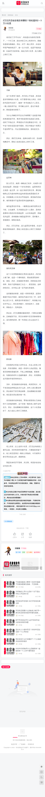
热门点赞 (6, 667)
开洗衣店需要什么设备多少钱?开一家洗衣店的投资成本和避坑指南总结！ (28, 612)
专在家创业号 (20, 747)
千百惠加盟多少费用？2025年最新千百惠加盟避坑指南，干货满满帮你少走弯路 (28, 584)
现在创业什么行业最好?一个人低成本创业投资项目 (28, 640)
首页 (4, 15)
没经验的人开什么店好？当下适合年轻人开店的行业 (28, 592)
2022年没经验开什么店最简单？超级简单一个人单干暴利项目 (28, 649)
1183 (19, 552)
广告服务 (23, 744)
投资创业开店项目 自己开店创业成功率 (28, 602)
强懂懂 (10, 28)
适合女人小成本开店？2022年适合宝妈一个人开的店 (28, 630)
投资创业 (10, 15)
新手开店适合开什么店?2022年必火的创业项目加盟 (28, 621)
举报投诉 (31, 744)
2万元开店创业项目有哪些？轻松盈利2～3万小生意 (22, 22)
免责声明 (14, 744)
